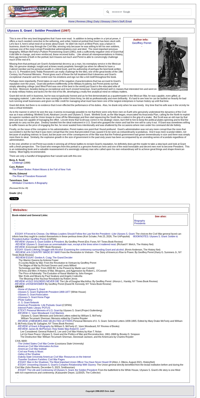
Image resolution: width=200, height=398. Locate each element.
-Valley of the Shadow (28, 354)
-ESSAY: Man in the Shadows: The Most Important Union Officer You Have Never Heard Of (64, 362)
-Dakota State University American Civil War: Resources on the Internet (54, 357)
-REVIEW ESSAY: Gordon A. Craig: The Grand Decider (43, 257)
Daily (96, 21)
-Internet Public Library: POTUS (33, 308)
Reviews (81, 21)
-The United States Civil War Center (35, 343)
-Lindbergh (17, 162)
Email (129, 21)
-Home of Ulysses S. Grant (31, 289)
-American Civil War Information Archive (38, 346)
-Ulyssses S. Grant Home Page (33, 297)
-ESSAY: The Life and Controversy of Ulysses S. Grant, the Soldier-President (57, 370)
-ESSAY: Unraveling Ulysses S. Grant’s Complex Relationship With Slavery (56, 364)
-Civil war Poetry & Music (30, 351)
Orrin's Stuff (118, 21)
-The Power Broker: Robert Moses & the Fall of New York (41, 169)
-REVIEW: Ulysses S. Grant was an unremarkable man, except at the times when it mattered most (65, 244)
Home (71, 21)
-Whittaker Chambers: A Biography (29, 183)
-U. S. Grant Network (28, 302)
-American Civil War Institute (32, 349)
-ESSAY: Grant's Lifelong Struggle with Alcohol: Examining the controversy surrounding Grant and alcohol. (69, 249)
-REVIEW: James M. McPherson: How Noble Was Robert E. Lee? (51, 329)
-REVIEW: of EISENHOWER (29, 284)
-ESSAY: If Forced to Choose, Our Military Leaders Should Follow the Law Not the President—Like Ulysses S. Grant (74, 234)
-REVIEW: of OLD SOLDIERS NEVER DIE (36, 281)
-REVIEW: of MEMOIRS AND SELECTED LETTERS (45, 321)
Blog (89, 21)
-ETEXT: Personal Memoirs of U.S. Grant (38, 310)
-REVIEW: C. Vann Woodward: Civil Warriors (40, 313)
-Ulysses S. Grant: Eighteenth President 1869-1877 (43, 292)
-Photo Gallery (24, 300)
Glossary (105, 21)
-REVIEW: (19, 247)
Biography (139, 220)
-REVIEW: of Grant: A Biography (34, 326)
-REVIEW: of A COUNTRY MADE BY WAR (37, 252)
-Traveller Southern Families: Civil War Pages (41, 359)
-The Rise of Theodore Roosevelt (29, 176)
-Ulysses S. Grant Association (32, 294)
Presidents (139, 223)
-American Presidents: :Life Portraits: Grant (39, 305)
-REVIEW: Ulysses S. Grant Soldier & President (39, 241)
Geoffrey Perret (141, 42)
